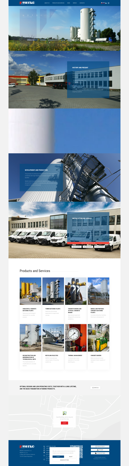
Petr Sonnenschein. (103, 458)
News (68, 3)
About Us (47, 3)
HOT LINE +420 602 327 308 (89, 243)
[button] (64, 465)
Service (75, 3)
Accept (64, 423)
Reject (70, 456)
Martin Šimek (100, 246)
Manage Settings (64, 460)
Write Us (96, 387)
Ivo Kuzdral (77, 246)
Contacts (82, 3)
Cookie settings (101, 453)
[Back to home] (27, 3)
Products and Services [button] (58, 3)
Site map (101, 449)
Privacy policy (101, 446)
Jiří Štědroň (89, 246)
